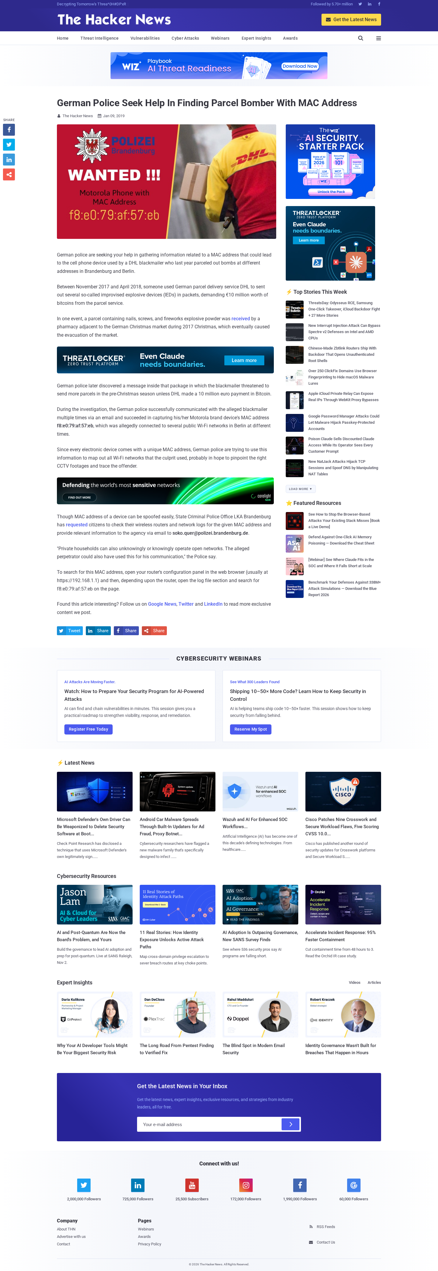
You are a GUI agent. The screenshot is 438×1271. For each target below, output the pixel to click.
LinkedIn (213, 604)
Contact (63, 1244)
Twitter (186, 604)
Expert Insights (256, 38)
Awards (290, 38)
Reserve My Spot (250, 729)
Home (63, 38)
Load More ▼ (301, 489)
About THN (66, 1229)
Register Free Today (88, 729)
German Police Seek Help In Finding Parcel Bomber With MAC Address (207, 103)
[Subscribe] (290, 1124)
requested (77, 525)
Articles (374, 982)
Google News (162, 604)
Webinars (220, 38)
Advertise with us (71, 1236)
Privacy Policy (149, 1244)
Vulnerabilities (145, 38)
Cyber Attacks (185, 38)
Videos (355, 982)
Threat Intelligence (99, 38)
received (241, 318)
